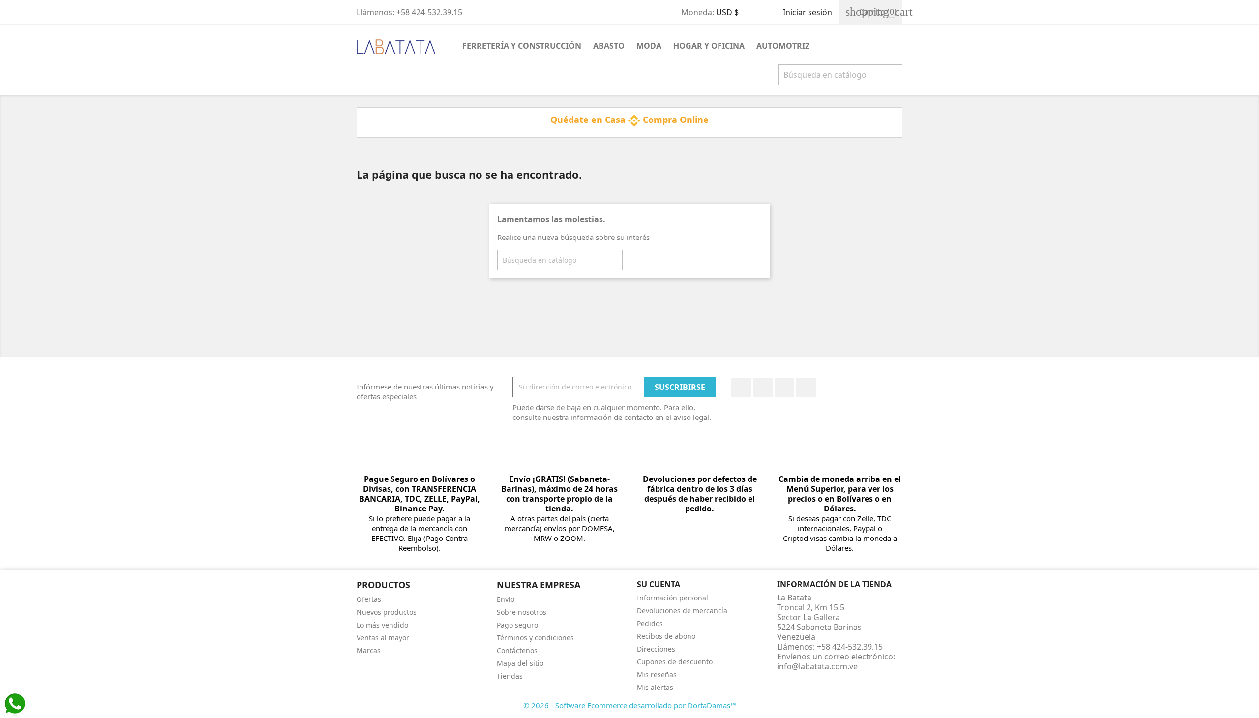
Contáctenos (517, 650)
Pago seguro (517, 624)
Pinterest (784, 387)
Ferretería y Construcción (521, 45)
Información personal (672, 597)
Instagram (806, 387)
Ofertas (369, 599)
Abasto (609, 45)
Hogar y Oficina (709, 45)
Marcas (369, 650)
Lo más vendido (382, 624)
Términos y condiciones (535, 637)
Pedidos (650, 623)
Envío (505, 599)
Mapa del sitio (520, 663)
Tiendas (510, 676)
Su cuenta (658, 584)
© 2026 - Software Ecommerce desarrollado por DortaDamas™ (629, 705)
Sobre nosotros (521, 612)
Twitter (763, 387)
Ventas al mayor (383, 637)
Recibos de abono (666, 636)
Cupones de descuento (675, 661)
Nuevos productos (387, 612)
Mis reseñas (657, 674)
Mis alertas (655, 687)
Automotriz (782, 45)
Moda (648, 45)
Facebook (741, 387)
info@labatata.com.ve (817, 666)
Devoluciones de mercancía (682, 610)
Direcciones (656, 649)
